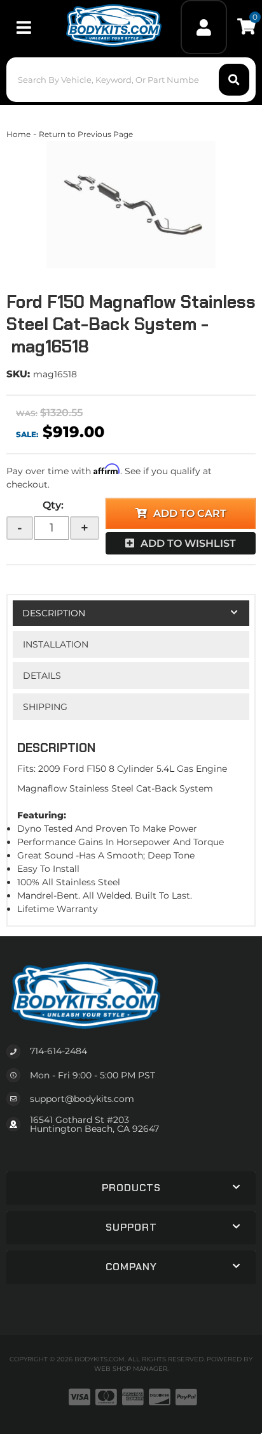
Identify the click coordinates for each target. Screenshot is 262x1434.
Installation (55, 644)
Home (18, 134)
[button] (130, 79)
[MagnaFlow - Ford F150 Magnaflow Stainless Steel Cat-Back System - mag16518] (131, 204)
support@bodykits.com (82, 1098)
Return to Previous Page (86, 134)
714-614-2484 (58, 1051)
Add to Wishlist (188, 543)
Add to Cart (189, 513)
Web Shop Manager (130, 1369)
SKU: (18, 374)
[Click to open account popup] (204, 27)
